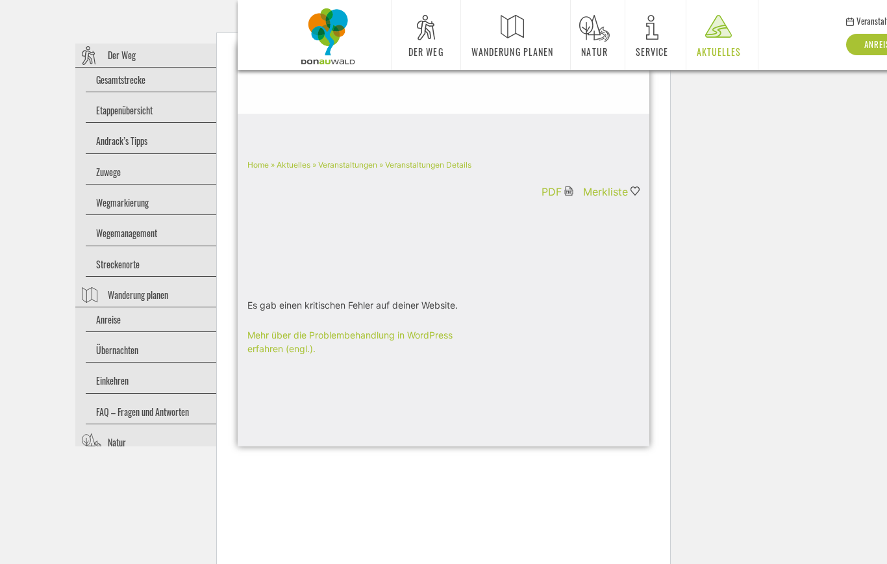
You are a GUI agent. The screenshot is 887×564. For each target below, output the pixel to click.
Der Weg (122, 55)
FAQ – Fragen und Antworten (142, 411)
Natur (117, 442)
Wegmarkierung (122, 202)
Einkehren (112, 380)
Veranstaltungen (347, 165)
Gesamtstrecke (120, 79)
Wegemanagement (126, 233)
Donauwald (328, 36)
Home (258, 165)
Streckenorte (118, 264)
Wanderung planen (138, 294)
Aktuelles (719, 51)
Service (652, 51)
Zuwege (108, 172)
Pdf (552, 191)
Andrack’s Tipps (121, 140)
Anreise (108, 319)
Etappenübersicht (124, 110)
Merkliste (605, 191)
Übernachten (117, 350)
